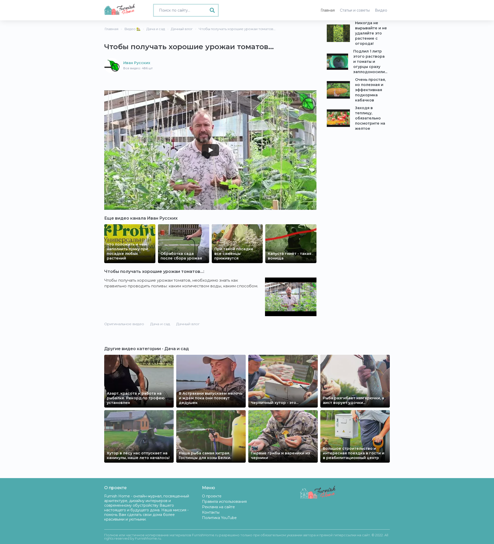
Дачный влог (188, 324)
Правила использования (224, 501)
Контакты (210, 512)
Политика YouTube (219, 517)
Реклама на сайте (218, 507)
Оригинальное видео (124, 324)
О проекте (212, 496)
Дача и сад (160, 324)
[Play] (210, 150)
